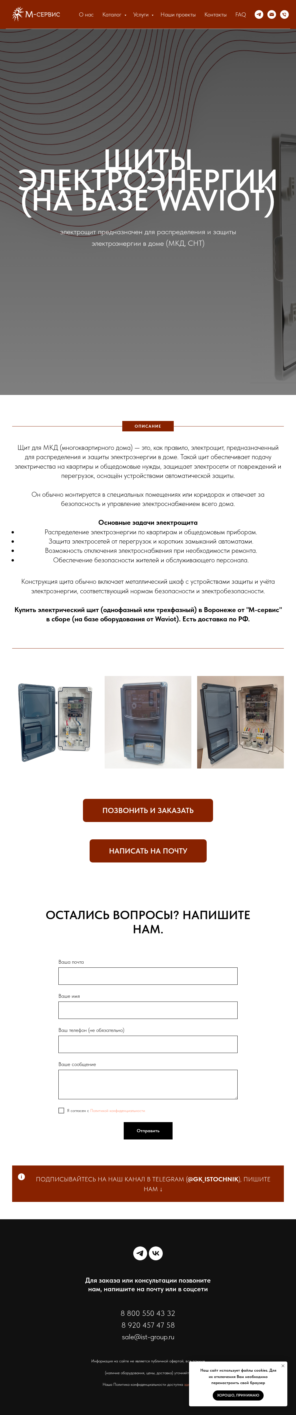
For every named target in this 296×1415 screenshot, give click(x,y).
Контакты (215, 14)
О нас (86, 14)
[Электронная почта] (271, 14)
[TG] (259, 14)
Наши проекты (178, 14)
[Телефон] (284, 14)
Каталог (112, 14)
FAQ (240, 14)
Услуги (141, 14)
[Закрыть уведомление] (283, 1366)
